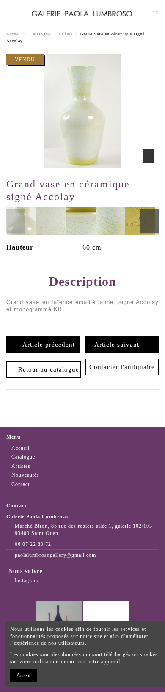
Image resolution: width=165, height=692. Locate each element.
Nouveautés (25, 475)
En (155, 13)
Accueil (20, 448)
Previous (15, 221)
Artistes (20, 466)
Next (149, 221)
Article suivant (118, 344)
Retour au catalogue (46, 369)
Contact (20, 484)
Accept (23, 675)
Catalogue (23, 457)
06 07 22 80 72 (33, 544)
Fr (142, 13)
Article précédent (46, 344)
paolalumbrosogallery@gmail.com (55, 555)
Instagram (25, 580)
